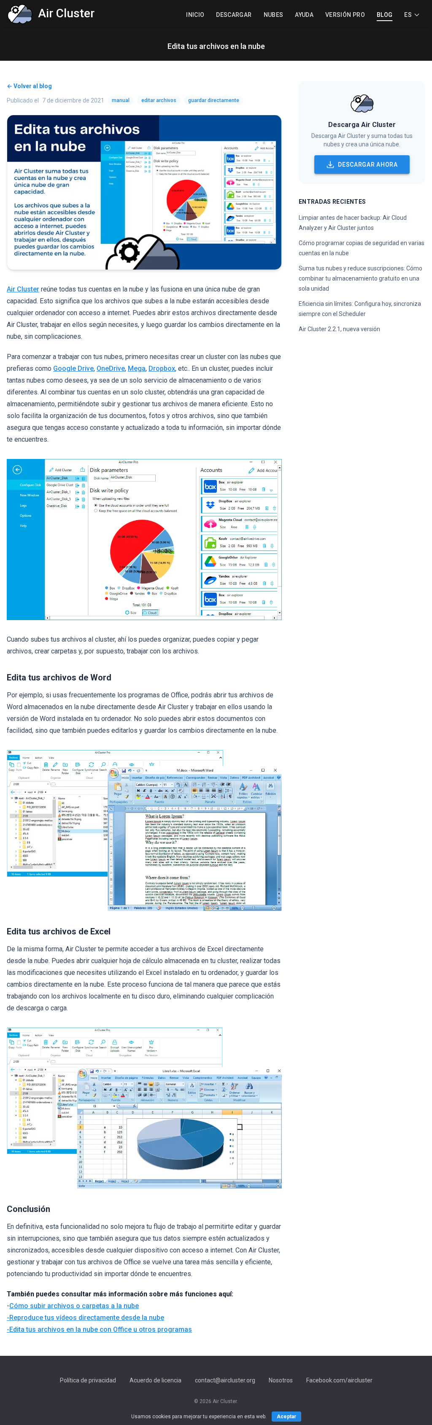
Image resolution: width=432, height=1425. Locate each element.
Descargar (233, 14)
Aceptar (286, 1417)
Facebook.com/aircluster (339, 1380)
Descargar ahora (368, 164)
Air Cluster (23, 289)
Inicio (195, 14)
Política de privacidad (88, 1380)
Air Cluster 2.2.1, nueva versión (339, 329)
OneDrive (111, 368)
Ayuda (304, 14)
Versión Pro (345, 14)
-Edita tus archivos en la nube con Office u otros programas (99, 1329)
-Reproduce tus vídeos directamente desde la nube (85, 1318)
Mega (137, 368)
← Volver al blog (29, 86)
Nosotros (281, 1380)
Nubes (274, 14)
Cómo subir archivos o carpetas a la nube (74, 1306)
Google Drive (73, 368)
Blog (384, 14)
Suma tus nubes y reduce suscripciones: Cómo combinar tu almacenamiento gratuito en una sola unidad (360, 278)
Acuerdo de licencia (155, 1380)
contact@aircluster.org (225, 1380)
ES (408, 14)
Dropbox (161, 368)
